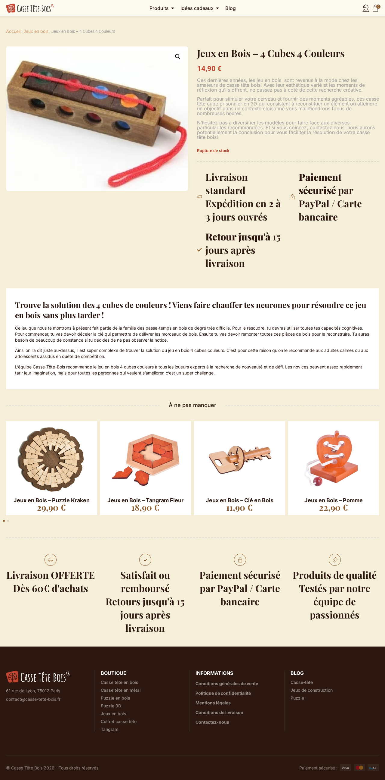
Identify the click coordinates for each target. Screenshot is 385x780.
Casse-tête (302, 682)
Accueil (13, 31)
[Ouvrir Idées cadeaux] (217, 8)
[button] (177, 56)
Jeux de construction (312, 690)
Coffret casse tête (119, 721)
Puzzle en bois (115, 698)
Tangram (109, 729)
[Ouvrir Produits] (172, 8)
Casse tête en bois (119, 682)
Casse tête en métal (121, 690)
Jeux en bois (35, 31)
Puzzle (297, 698)
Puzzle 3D (111, 706)
